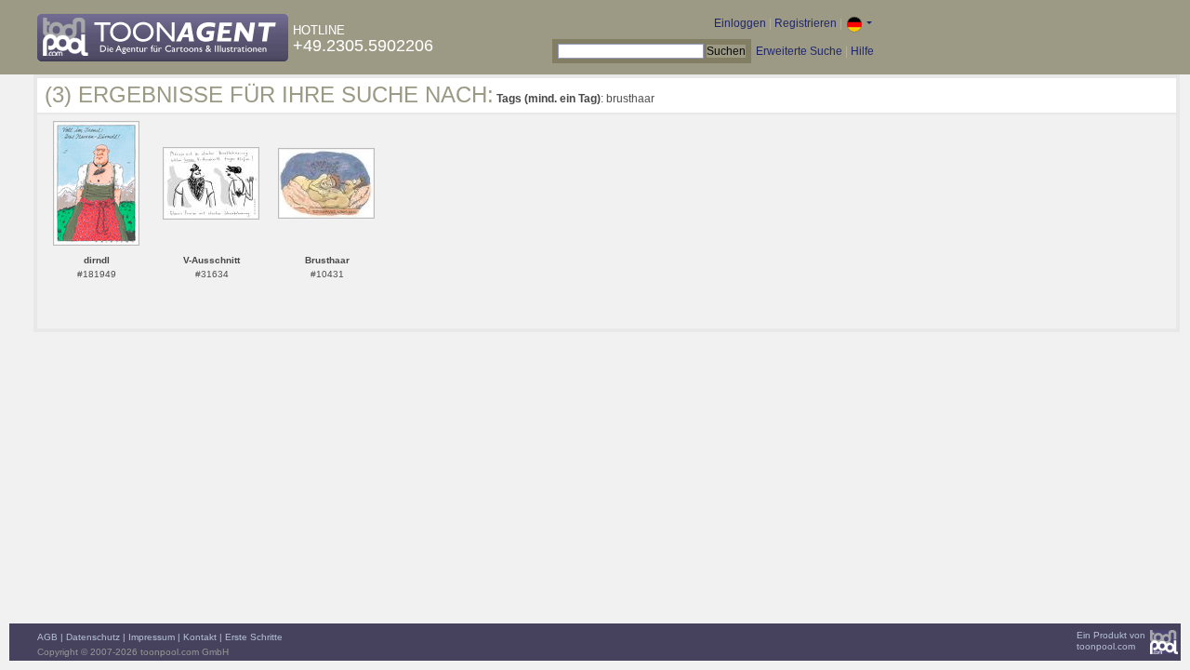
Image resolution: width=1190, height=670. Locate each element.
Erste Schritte (254, 637)
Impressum (151, 637)
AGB (47, 637)
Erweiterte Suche (799, 51)
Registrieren (805, 23)
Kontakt (200, 637)
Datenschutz (93, 637)
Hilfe (862, 51)
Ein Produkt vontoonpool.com (1111, 640)
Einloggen (740, 23)
